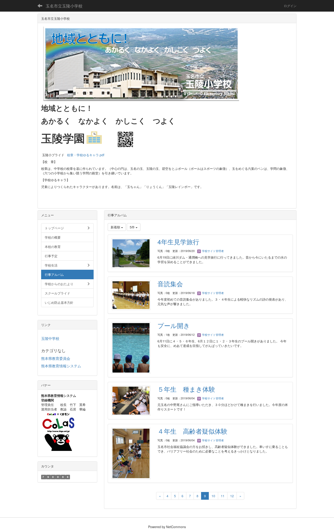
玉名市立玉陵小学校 (64, 6)
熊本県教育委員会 (55, 358)
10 (213, 496)
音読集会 (170, 283)
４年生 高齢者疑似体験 (192, 430)
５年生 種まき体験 (186, 388)
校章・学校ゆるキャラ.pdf (85, 155)
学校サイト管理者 (212, 251)
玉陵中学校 (50, 338)
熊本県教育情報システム (61, 365)
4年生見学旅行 (178, 241)
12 (232, 496)
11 (222, 496)
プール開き (173, 325)
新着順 (116, 227)
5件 (133, 227)
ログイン (290, 5)
